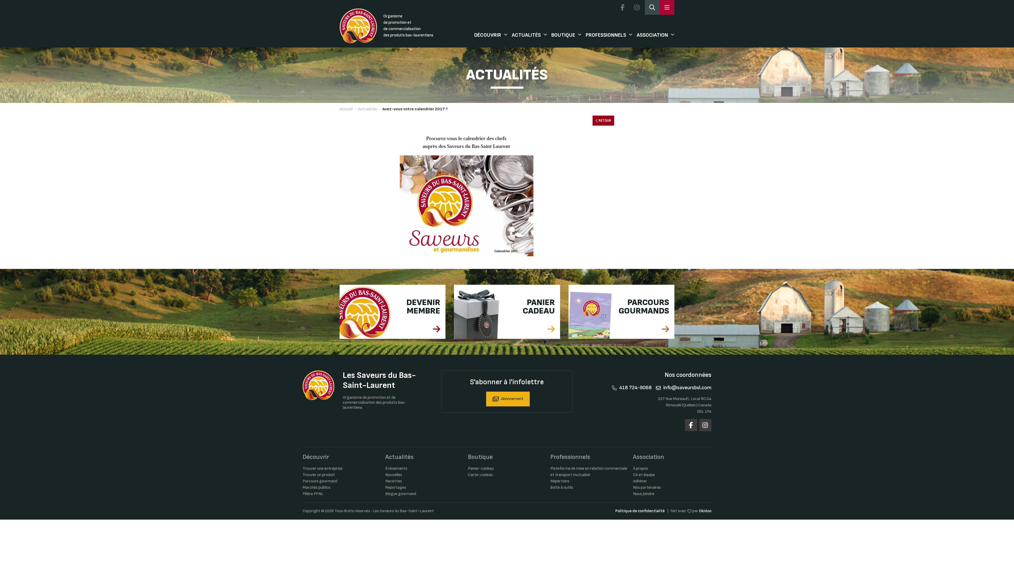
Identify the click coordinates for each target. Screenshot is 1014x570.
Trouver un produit (319, 474)
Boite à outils (561, 487)
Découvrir (487, 35)
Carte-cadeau (480, 474)
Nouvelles (393, 474)
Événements (396, 468)
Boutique (563, 35)
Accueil (346, 109)
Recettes (393, 481)
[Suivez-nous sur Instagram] (637, 7)
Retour (604, 120)
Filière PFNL (313, 493)
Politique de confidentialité (640, 511)
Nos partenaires (647, 487)
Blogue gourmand (400, 493)
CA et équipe (644, 474)
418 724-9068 (635, 387)
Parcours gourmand (320, 481)
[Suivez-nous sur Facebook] (622, 7)
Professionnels (606, 35)
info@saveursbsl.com (687, 387)
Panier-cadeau (481, 468)
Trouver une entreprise (322, 468)
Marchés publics (316, 487)
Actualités (526, 35)
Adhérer (640, 481)
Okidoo (705, 511)
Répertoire (559, 481)
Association (652, 35)
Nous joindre (643, 493)
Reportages (395, 487)
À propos (640, 468)
